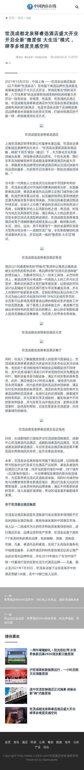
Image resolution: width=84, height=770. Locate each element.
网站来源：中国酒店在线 (35, 57)
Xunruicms (50, 760)
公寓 (42, 742)
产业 (38, 747)
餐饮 (50, 742)
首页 (11, 18)
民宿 (33, 742)
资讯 (16, 742)
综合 (46, 747)
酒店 (20, 18)
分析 (76, 742)
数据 (59, 742)
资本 (68, 742)
